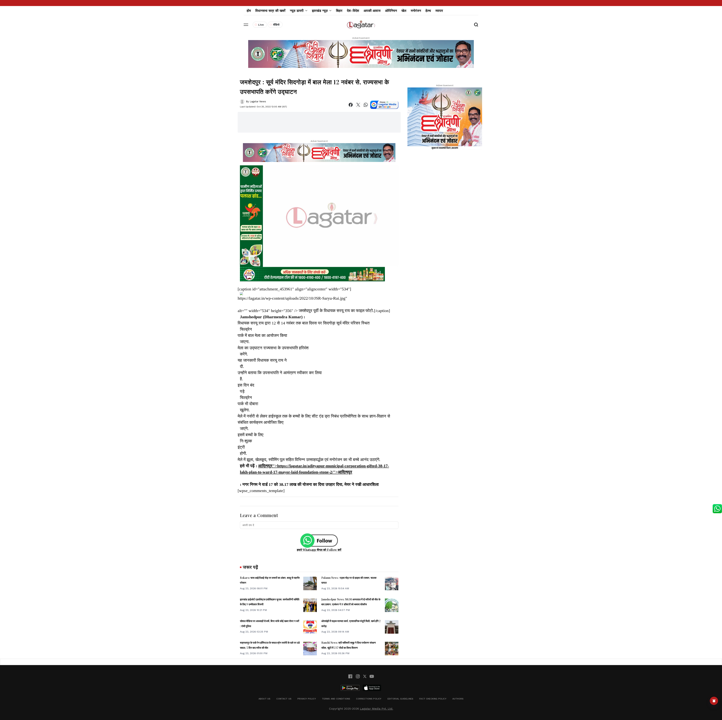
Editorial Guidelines (400, 698)
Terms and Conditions (336, 698)
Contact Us (283, 698)
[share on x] (358, 105)
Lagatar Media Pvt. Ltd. (376, 708)
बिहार (339, 11)
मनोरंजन (416, 11)
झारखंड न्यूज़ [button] (320, 11)
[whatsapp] (366, 105)
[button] (246, 24)
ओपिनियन (391, 11)
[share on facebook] (351, 105)
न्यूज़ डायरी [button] (296, 11)
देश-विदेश (353, 11)
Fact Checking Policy (432, 698)
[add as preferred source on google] (384, 105)
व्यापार (439, 11)
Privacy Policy (306, 698)
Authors (457, 698)
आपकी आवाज (372, 11)
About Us (264, 698)
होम (249, 11)
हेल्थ (428, 11)
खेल (403, 11)
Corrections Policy (368, 698)
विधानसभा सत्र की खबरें (270, 11)
